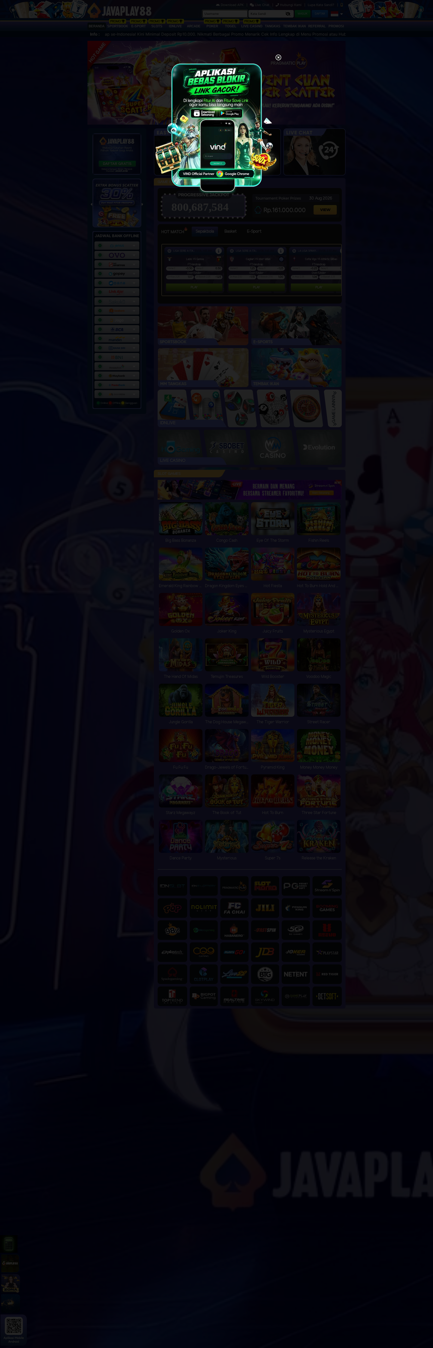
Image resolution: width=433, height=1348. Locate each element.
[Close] (278, 58)
